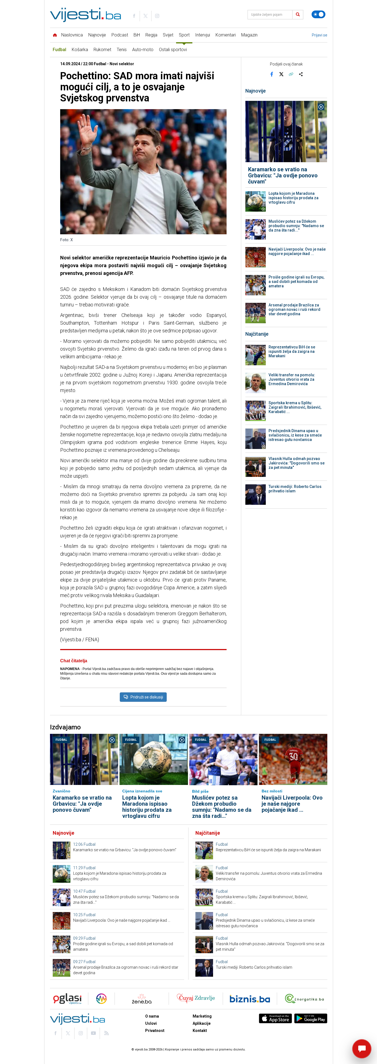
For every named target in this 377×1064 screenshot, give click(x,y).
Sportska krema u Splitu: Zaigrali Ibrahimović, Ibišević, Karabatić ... (295, 407)
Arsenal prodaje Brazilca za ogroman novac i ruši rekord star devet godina (294, 309)
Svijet (168, 35)
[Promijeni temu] (318, 14)
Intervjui (202, 35)
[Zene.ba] (142, 998)
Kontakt (200, 1030)
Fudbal (59, 49)
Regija (151, 35)
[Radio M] (65, 998)
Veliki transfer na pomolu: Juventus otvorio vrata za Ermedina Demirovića (292, 379)
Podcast (119, 35)
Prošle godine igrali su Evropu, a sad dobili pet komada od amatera (296, 281)
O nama (152, 1016)
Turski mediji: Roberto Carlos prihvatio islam (295, 488)
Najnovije (97, 35)
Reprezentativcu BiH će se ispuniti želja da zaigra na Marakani (292, 351)
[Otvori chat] (362, 1048)
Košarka (80, 49)
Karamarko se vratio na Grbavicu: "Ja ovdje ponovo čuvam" (283, 175)
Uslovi (151, 1023)
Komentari (226, 35)
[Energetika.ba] (305, 998)
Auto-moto (142, 49)
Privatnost (154, 1030)
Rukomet (102, 49)
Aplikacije (202, 1023)
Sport (184, 35)
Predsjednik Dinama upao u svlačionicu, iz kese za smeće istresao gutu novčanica (295, 435)
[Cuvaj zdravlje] (196, 998)
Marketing (202, 1016)
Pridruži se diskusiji (147, 697)
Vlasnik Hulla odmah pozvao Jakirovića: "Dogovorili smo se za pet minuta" (297, 463)
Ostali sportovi (173, 49)
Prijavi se (319, 35)
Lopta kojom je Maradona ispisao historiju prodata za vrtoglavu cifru (293, 197)
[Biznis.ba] (250, 998)
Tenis (122, 49)
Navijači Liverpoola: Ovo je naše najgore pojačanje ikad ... (297, 251)
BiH (137, 35)
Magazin (249, 35)
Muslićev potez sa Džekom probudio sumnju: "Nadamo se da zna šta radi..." (296, 225)
